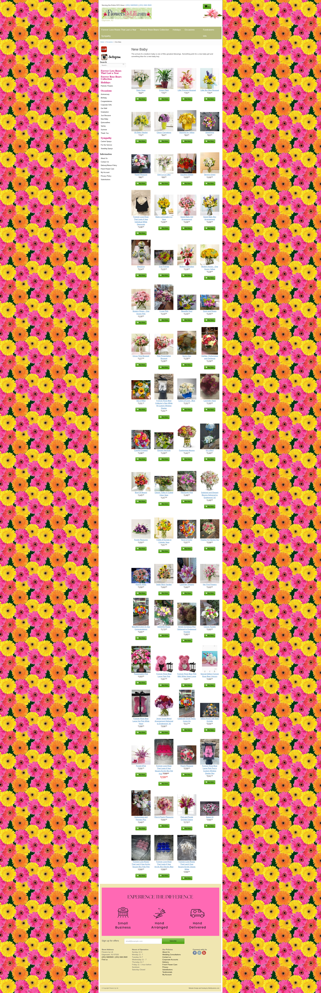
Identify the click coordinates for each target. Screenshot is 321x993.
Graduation (105, 112)
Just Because (106, 115)
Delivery (165, 962)
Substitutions (105, 179)
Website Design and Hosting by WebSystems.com (204, 988)
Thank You (105, 133)
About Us (104, 158)
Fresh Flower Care (107, 169)
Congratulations (106, 101)
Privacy (165, 967)
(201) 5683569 (132, 5)
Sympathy (106, 36)
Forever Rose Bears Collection (154, 30)
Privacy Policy (106, 176)
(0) (208, 7)
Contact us (166, 957)
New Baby (104, 119)
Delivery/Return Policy (109, 165)
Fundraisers (208, 30)
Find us (105, 960)
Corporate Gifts (106, 105)
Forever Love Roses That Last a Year (118, 30)
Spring (103, 126)
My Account (105, 172)
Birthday (104, 98)
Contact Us (105, 162)
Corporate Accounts (170, 960)
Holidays (177, 30)
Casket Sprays (106, 141)
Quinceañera (105, 122)
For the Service (106, 145)
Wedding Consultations (171, 955)
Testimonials (167, 972)
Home (102, 42)
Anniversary (105, 94)
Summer (104, 130)
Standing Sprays (107, 149)
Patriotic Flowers (107, 86)
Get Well (104, 108)
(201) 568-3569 (145, 5)
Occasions (190, 30)
